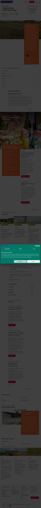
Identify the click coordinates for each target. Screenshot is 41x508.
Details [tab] (20, 248)
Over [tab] (34, 248)
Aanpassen (20, 261)
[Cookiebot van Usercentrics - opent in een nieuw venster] (35, 246)
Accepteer (33, 261)
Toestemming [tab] (7, 248)
